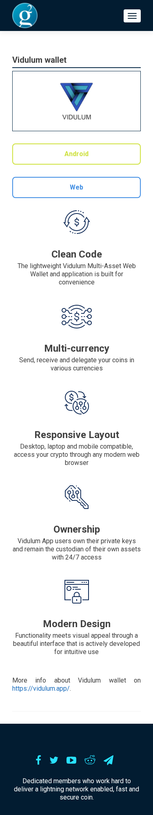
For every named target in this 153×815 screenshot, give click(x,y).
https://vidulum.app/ (41, 688)
